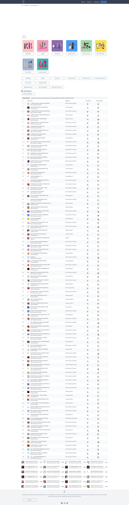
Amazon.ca (33, 257)
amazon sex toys (28, 87)
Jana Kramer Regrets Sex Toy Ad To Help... (40, 210)
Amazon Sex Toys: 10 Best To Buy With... (39, 356)
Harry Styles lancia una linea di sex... (39, 391)
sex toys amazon (42, 87)
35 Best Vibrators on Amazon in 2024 (39, 445)
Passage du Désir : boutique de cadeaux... (40, 291)
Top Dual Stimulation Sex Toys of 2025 (39, 207)
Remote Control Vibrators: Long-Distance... (40, 326)
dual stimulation (34, 208)
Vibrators (28, 53)
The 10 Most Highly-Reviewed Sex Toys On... (40, 449)
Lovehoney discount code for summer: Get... (40, 264)
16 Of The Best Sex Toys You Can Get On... (40, 280)
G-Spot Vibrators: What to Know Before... (40, 349)
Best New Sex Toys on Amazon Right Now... (40, 333)
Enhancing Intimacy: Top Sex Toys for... (39, 230)
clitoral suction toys (35, 289)
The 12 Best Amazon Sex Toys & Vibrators (40, 322)
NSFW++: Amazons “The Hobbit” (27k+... (39, 226)
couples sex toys (34, 231)
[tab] (24, 36)
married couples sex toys (36, 366)
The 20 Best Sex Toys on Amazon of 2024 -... (40, 353)
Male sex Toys (71, 53)
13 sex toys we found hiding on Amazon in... (40, 383)
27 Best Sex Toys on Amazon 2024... (38, 134)
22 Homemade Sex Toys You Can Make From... (41, 429)
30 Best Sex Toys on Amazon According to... (40, 376)
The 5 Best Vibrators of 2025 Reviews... (39, 253)
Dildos (42, 53)
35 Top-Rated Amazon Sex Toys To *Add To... (40, 330)
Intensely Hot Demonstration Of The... (39, 199)
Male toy (89, 2)
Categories (26, 5)
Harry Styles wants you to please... (38, 137)
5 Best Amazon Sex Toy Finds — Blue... (39, 187)
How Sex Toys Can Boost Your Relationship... (40, 237)
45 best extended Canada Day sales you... (40, 414)
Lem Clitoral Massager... (36, 218)
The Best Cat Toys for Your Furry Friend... (40, 318)
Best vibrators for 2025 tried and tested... (40, 437)
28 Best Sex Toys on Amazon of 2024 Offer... (40, 161)
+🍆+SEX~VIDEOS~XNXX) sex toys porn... (39, 360)
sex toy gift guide (34, 262)
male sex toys (34, 308)
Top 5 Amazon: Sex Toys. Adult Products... (40, 249)
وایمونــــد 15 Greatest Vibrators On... (39, 456)
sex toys (32, 239)
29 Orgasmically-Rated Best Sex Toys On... (40, 180)
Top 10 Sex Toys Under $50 (36, 299)
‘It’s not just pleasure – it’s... (37, 176)
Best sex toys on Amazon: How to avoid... (40, 410)
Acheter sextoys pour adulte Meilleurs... (39, 241)
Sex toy (83, 2)
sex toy (29, 499)
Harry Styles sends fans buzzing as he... (39, 107)
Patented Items (43, 72)
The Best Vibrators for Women (37, 191)
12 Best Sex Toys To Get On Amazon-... (39, 441)
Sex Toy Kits (28, 72)
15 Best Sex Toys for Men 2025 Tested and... (40, 184)
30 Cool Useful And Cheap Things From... (40, 195)
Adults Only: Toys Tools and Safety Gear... (40, 214)
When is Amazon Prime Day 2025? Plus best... (41, 422)
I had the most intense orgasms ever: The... (40, 314)
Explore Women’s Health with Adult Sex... (40, 379)
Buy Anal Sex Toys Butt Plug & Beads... (39, 157)
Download (103, 1)
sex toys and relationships (36, 419)
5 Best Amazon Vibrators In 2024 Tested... (40, 245)
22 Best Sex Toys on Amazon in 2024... (39, 433)
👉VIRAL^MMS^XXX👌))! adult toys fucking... (40, 111)
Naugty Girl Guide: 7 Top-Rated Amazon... (40, 122)
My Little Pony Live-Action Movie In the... (40, 168)
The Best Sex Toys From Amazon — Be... (39, 222)
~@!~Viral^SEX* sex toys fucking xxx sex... (40, 130)
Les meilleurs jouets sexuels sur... (38, 172)
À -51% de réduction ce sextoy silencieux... (40, 403)
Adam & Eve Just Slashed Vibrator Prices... (40, 399)
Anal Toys (57, 53)
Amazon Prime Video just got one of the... (40, 272)
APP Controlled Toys (101, 53)
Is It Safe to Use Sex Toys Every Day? (39, 118)
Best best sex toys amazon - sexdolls (39, 337)
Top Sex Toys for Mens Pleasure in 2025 (39, 306)
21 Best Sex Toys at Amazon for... (38, 126)
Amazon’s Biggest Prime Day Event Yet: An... (40, 406)
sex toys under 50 (34, 300)
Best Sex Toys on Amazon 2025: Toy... (39, 149)
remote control (34, 327)
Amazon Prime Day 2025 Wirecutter (38, 310)
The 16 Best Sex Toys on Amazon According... (41, 141)
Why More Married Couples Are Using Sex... (40, 364)
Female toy (96, 2)
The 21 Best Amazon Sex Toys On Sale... (39, 368)
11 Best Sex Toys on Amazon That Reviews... (40, 103)
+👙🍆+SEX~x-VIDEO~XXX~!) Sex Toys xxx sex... (41, 203)
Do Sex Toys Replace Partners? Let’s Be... (40, 418)
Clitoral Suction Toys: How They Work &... (40, 287)
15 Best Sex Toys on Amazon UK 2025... (39, 145)
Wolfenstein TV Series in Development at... (40, 268)
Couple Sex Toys (86, 53)
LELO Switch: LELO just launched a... (39, 234)
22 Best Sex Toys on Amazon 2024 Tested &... (41, 114)
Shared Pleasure (34, 5)
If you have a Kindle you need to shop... (39, 303)
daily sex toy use (34, 120)
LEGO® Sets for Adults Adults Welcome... (40, 153)
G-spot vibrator (34, 350)
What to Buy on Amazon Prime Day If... (39, 452)
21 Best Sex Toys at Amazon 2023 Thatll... (40, 426)
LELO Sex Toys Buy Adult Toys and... (38, 345)
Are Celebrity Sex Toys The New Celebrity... (40, 341)
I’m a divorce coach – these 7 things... (39, 395)
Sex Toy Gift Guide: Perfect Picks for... (39, 260)
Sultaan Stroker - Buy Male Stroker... (39, 164)
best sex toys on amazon (58, 87)
